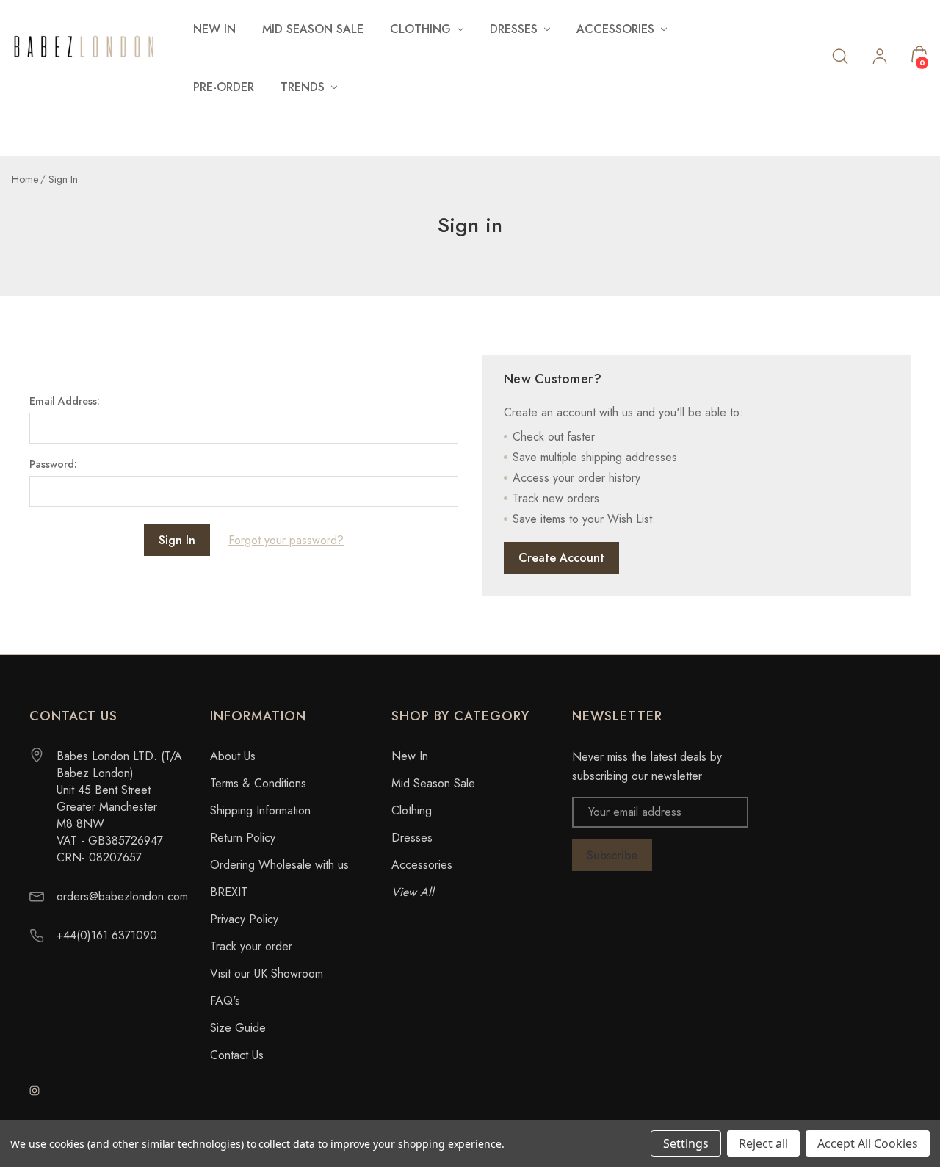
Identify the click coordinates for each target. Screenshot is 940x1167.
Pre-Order (223, 87)
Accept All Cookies (867, 1143)
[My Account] (880, 58)
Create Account (561, 557)
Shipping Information (260, 810)
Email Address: (64, 401)
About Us (233, 756)
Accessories (421, 864)
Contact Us (237, 1055)
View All (412, 892)
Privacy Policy (244, 919)
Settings (686, 1143)
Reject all (763, 1143)
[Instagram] (34, 1090)
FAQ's (225, 1000)
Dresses (412, 837)
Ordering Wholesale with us (279, 864)
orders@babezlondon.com (122, 896)
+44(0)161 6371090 (107, 935)
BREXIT (228, 892)
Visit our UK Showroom (266, 973)
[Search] (840, 55)
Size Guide (238, 1027)
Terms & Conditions (258, 783)
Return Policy (242, 837)
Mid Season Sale (313, 29)
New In (214, 29)
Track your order (251, 946)
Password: (53, 464)
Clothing (411, 810)
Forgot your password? (286, 540)
